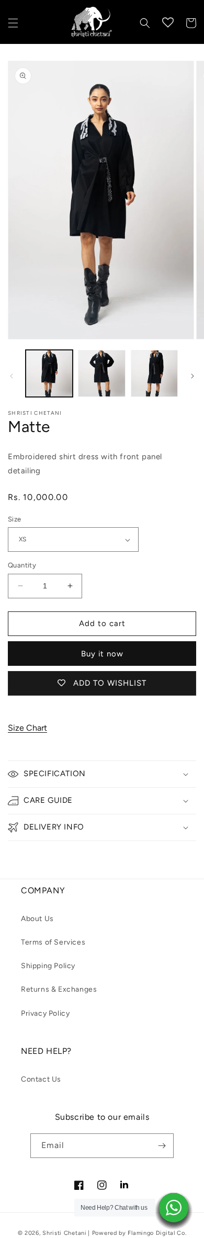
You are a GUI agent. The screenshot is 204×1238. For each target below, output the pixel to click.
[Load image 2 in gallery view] (101, 373)
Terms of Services (53, 942)
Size (14, 519)
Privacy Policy (45, 1013)
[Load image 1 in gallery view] (49, 373)
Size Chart (27, 728)
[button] (13, 23)
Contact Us (41, 1079)
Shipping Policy (48, 965)
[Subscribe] (161, 1145)
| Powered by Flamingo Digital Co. (137, 1233)
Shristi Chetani (64, 1233)
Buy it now (102, 653)
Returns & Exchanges (59, 989)
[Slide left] (11, 376)
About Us (37, 918)
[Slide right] (192, 376)
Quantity (22, 565)
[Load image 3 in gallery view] (154, 373)
